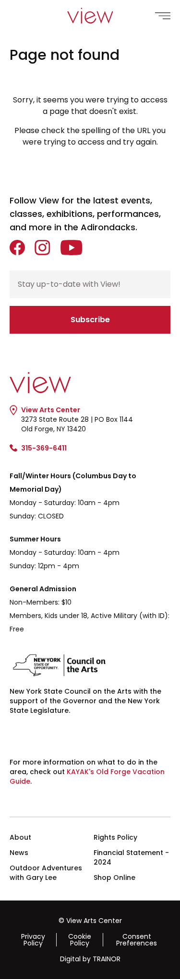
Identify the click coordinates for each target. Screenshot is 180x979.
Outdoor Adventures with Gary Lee (46, 872)
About (20, 837)
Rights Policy (115, 837)
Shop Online (114, 877)
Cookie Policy (79, 940)
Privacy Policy (33, 940)
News (19, 852)
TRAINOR (106, 959)
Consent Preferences (136, 940)
